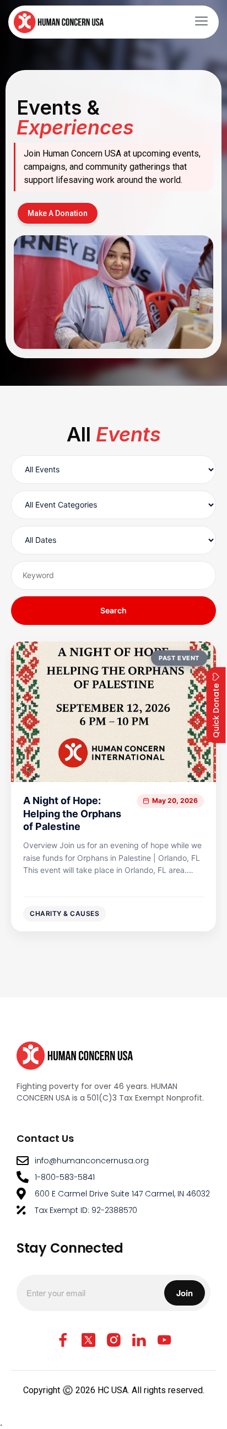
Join (184, 1293)
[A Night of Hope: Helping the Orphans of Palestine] (113, 786)
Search (113, 610)
